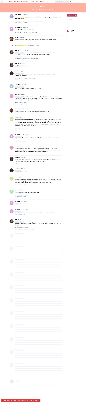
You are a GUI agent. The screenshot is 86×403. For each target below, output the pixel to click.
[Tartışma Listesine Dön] (2, 2)
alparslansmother (20, 53)
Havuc (17, 203)
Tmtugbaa (18, 212)
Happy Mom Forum (14, 1)
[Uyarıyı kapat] (39, 400)
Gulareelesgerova (20, 39)
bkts (17, 159)
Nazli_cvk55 (18, 171)
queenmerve (19, 96)
